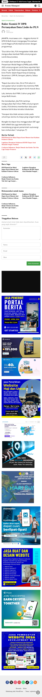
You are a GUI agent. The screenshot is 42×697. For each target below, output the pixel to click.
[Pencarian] (39, 5)
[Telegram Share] (34, 157)
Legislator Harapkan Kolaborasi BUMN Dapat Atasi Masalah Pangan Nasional (19, 143)
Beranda (18, 688)
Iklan (25, 688)
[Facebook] (7, 682)
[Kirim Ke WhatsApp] (38, 157)
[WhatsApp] (23, 682)
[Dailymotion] (31, 682)
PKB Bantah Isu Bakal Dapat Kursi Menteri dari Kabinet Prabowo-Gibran (20, 138)
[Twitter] (11, 682)
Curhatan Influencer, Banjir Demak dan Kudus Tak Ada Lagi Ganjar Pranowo (20, 148)
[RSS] (35, 682)
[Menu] (3, 5)
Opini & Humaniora (8, 20)
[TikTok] (27, 682)
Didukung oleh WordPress (14, 691)
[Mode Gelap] (35, 5)
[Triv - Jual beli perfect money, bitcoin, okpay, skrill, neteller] (18, 454)
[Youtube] (19, 682)
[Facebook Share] (21, 157)
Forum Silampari (12, 6)
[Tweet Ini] (25, 157)
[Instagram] (15, 682)
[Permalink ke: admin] (3, 31)
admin (8, 31)
